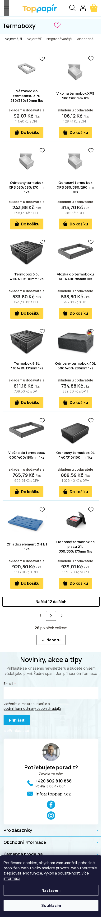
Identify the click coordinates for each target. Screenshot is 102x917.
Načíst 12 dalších (51, 601)
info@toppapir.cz (53, 794)
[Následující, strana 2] (51, 616)
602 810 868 (54, 781)
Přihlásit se (14, 721)
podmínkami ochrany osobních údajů (32, 708)
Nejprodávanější (59, 39)
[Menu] (6, 8)
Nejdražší (34, 39)
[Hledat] (72, 8)
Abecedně (85, 39)
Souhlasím (51, 905)
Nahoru (53, 639)
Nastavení (51, 890)
